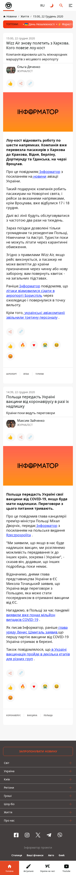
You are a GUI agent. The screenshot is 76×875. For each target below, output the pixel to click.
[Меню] (70, 5)
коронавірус (13, 715)
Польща (48, 715)
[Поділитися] (21, 83)
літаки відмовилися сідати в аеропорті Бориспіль (30, 293)
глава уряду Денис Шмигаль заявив (37, 629)
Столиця (16, 855)
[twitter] (38, 835)
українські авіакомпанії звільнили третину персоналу (35, 315)
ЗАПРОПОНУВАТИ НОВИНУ (38, 751)
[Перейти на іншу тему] (51, 5)
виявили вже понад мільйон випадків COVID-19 (30, 617)
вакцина (32, 715)
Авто (51, 855)
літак (26, 374)
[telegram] (49, 835)
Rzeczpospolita (18, 535)
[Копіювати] (30, 83)
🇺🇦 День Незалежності (40, 24)
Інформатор (49, 171)
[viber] (59, 835)
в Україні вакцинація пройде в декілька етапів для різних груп (38, 654)
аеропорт (11, 374)
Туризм (39, 374)
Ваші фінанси (35, 855)
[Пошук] (61, 5)
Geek (62, 855)
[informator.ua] (8, 5)
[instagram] (27, 835)
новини (39, 176)
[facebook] (16, 835)
